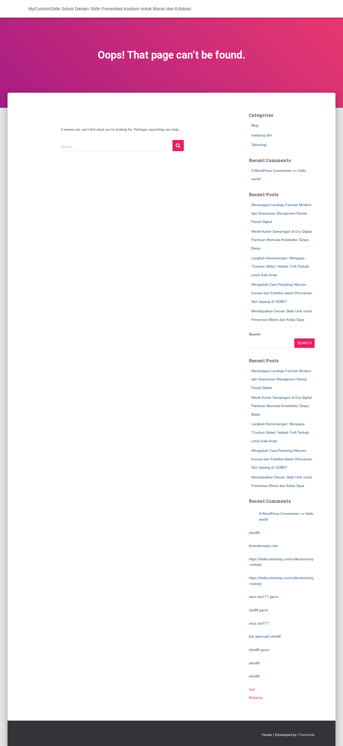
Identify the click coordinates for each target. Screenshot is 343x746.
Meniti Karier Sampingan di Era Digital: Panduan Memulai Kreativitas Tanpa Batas (282, 239)
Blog (254, 125)
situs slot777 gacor (264, 597)
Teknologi (258, 145)
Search (255, 334)
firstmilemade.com (263, 546)
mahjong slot (261, 135)
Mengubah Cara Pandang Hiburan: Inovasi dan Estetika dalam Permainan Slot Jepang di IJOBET (281, 292)
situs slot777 (259, 623)
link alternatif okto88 (265, 636)
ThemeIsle (306, 735)
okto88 (254, 533)
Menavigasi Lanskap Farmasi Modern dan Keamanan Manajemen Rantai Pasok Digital (281, 213)
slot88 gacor (258, 610)
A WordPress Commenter (271, 171)
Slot (252, 689)
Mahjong (256, 697)
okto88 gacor (259, 650)
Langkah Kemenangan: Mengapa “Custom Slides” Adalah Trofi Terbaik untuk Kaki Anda (280, 266)
